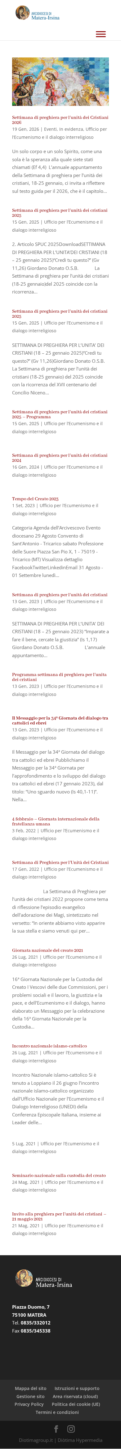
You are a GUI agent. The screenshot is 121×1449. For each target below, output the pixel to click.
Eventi (50, 129)
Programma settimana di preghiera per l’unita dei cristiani (59, 677)
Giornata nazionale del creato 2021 (47, 950)
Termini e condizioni (57, 1412)
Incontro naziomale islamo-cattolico (49, 1046)
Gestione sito (30, 1396)
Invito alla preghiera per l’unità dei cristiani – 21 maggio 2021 (59, 1216)
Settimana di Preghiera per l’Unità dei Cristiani (60, 862)
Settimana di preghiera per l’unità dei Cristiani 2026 (60, 120)
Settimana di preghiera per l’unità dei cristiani (60, 595)
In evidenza (71, 129)
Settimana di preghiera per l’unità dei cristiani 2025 (60, 213)
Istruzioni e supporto (77, 1388)
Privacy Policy (29, 1404)
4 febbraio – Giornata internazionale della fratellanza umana (56, 821)
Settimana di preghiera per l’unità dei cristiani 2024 (60, 458)
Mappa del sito (31, 1388)
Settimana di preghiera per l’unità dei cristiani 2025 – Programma (60, 414)
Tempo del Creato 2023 (35, 499)
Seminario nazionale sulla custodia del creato (59, 1176)
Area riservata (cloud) (75, 1396)
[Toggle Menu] (101, 34)
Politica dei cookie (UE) (76, 1404)
